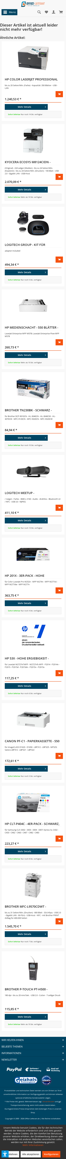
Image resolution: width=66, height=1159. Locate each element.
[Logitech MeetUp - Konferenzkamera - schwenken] (33, 471)
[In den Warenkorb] (59, 94)
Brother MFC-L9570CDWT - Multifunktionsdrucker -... (27, 907)
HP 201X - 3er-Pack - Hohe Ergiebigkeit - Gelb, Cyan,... (26, 576)
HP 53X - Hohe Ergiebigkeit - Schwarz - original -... (27, 658)
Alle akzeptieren (30, 1154)
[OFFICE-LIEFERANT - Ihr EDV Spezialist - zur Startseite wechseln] (33, 4)
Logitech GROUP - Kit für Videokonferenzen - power (27, 245)
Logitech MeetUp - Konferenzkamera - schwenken (31, 493)
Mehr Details (24, 106)
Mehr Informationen (33, 1145)
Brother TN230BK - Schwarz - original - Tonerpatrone (28, 410)
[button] (5, 1153)
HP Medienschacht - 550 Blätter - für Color (31, 328)
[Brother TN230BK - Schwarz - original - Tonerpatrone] (33, 389)
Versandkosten (48, 1101)
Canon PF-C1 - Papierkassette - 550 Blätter (32, 741)
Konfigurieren (51, 1154)
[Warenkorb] (61, 12)
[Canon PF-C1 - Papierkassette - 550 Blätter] (33, 720)
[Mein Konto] (54, 12)
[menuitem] (8, 12)
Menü (12, 12)
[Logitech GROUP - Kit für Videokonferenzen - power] (33, 223)
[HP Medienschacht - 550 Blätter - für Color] (33, 306)
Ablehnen (12, 1154)
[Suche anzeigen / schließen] (39, 12)
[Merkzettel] (46, 12)
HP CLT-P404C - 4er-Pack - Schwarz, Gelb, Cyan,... (32, 824)
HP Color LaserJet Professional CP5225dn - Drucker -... (31, 79)
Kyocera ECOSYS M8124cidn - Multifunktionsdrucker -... (27, 162)
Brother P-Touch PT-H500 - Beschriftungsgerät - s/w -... (28, 989)
